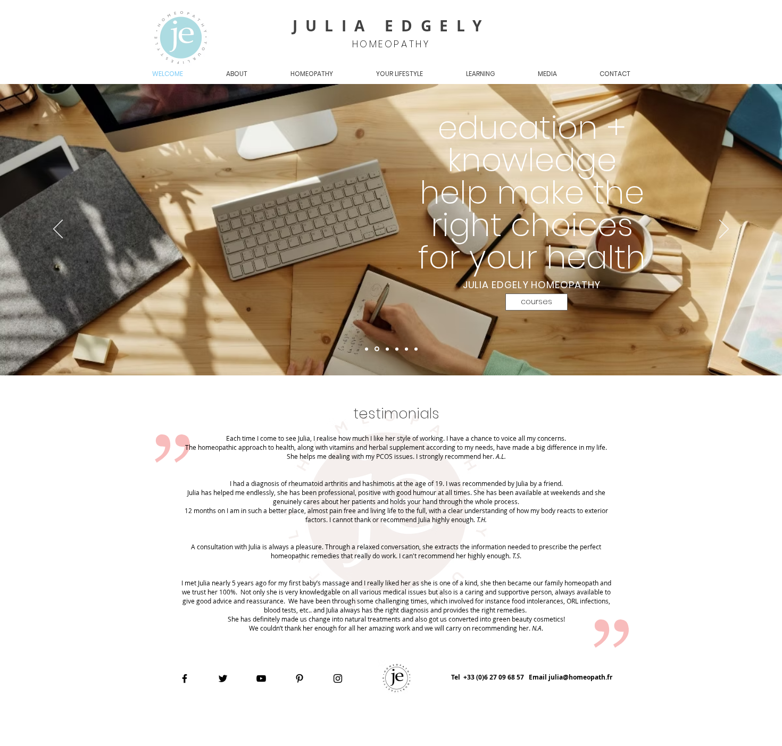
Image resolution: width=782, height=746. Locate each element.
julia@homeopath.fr (580, 677)
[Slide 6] (396, 348)
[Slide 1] (366, 348)
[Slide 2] (406, 348)
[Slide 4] (387, 348)
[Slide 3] (416, 348)
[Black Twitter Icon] (223, 678)
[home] (377, 349)
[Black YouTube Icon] (261, 678)
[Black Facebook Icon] (184, 678)
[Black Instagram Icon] (338, 678)
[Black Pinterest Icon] (299, 678)
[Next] (724, 230)
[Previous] (58, 230)
